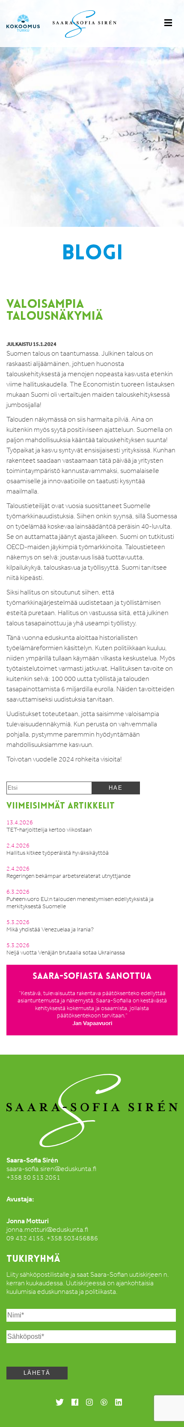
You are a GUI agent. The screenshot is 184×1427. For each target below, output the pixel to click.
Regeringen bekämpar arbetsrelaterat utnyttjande (68, 876)
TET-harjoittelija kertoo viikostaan (49, 829)
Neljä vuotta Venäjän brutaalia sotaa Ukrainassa (65, 952)
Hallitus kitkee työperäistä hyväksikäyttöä (57, 852)
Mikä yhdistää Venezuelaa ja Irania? (50, 929)
